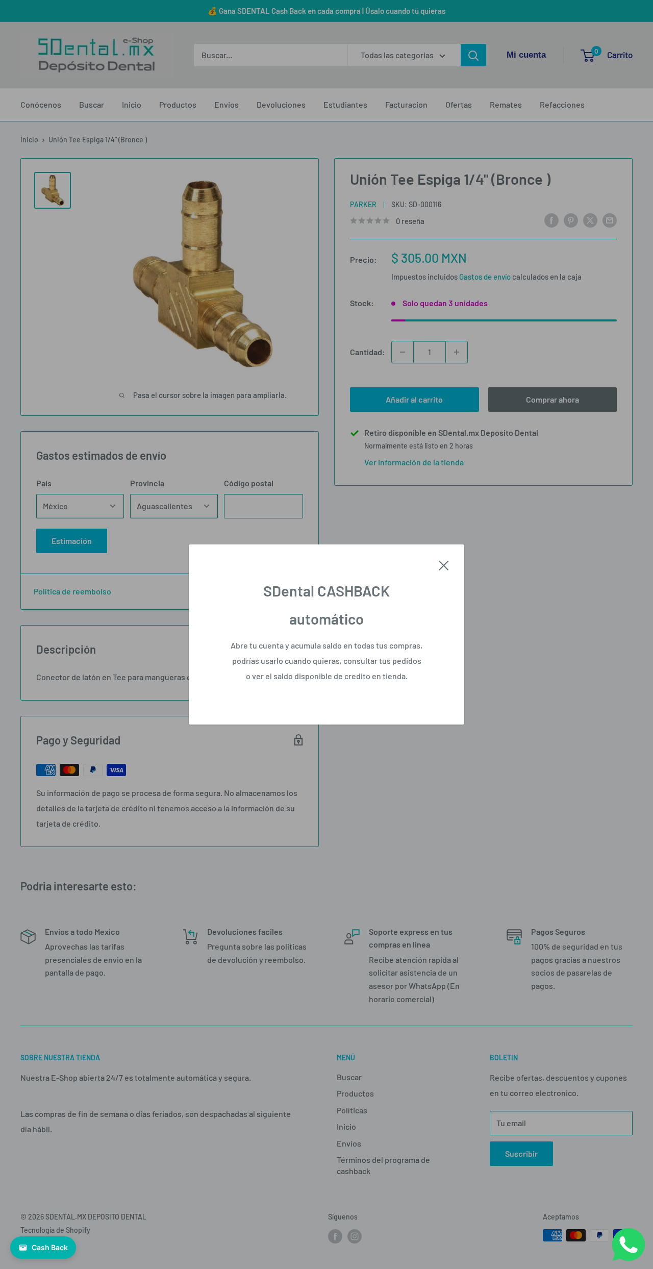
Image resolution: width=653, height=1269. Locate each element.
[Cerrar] (444, 564)
